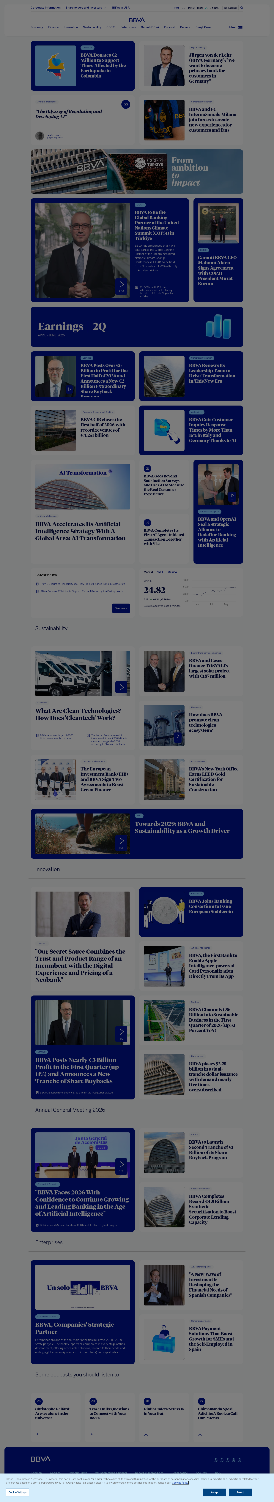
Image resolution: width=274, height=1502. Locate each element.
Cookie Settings (18, 1492)
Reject (240, 1492)
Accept (214, 1492)
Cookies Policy (180, 1482)
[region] (137, 1487)
